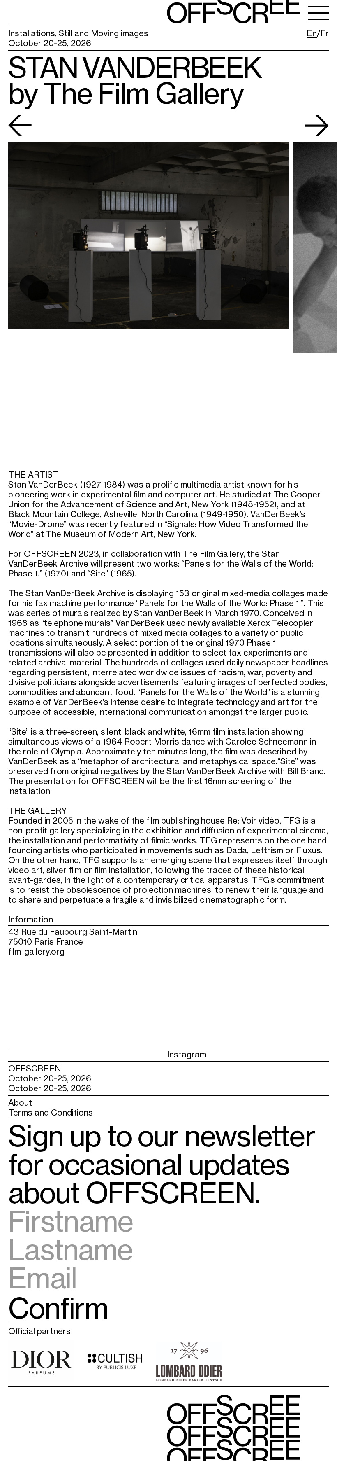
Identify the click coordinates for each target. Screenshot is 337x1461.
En (312, 33)
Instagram (27, 1054)
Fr (325, 33)
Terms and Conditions (50, 1112)
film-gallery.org (36, 951)
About (20, 1102)
